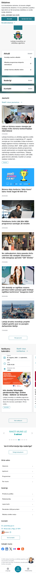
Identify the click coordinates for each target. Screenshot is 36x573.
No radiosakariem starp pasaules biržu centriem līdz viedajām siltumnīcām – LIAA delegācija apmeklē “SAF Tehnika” (18, 255)
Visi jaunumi (18, 338)
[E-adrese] (5, 532)
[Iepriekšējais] (3, 433)
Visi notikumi (18, 420)
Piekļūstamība (6, 499)
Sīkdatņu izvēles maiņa (9, 514)
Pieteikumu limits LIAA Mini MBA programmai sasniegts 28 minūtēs (16, 222)
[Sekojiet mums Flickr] (14, 549)
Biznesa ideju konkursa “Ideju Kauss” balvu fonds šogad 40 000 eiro (17, 190)
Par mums (5, 481)
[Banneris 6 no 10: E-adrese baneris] (18, 433)
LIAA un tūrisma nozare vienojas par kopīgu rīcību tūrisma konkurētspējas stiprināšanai (17, 128)
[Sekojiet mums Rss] (22, 549)
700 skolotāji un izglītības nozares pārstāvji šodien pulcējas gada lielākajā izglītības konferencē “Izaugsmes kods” (18, 289)
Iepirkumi (5, 471)
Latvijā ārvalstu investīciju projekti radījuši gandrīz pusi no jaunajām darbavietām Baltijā (16, 324)
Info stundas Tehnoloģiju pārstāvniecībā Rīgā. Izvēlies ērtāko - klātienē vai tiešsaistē (15, 392)
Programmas (6, 476)
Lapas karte (6, 504)
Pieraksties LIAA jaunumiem (10, 509)
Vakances (5, 466)
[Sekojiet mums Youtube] (18, 549)
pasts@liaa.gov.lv (9, 526)
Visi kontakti (10, 537)
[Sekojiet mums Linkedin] (6, 549)
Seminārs (6, 407)
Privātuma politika (7, 494)
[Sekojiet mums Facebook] (2, 549)
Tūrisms (5, 162)
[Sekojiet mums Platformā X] (10, 549)
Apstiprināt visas (27, 19)
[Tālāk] (32, 433)
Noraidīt (9, 19)
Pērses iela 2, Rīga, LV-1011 (12, 529)
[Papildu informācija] (10, 532)
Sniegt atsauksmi (18, 452)
